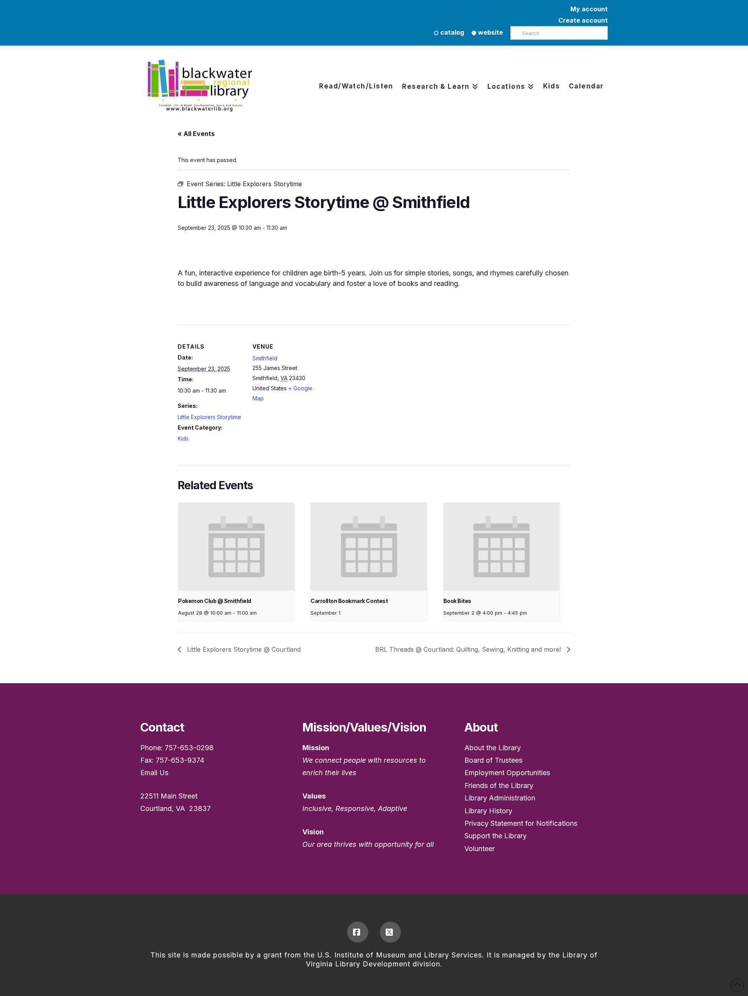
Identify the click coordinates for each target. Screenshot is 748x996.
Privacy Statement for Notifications (520, 823)
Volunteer (479, 848)
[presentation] (236, 546)
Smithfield (264, 358)
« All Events (196, 134)
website (489, 32)
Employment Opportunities (507, 773)
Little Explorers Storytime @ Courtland (243, 649)
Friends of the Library (498, 785)
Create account (583, 20)
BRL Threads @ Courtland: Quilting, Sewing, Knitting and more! (469, 649)
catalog (451, 32)
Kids (183, 438)
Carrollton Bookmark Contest (349, 601)
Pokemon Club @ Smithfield (214, 601)
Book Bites (457, 601)
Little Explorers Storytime (209, 417)
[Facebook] (357, 932)
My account (589, 9)
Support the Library (495, 836)
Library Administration (499, 798)
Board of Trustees (493, 760)
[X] (390, 932)
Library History (488, 811)
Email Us (154, 773)
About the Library (492, 748)
